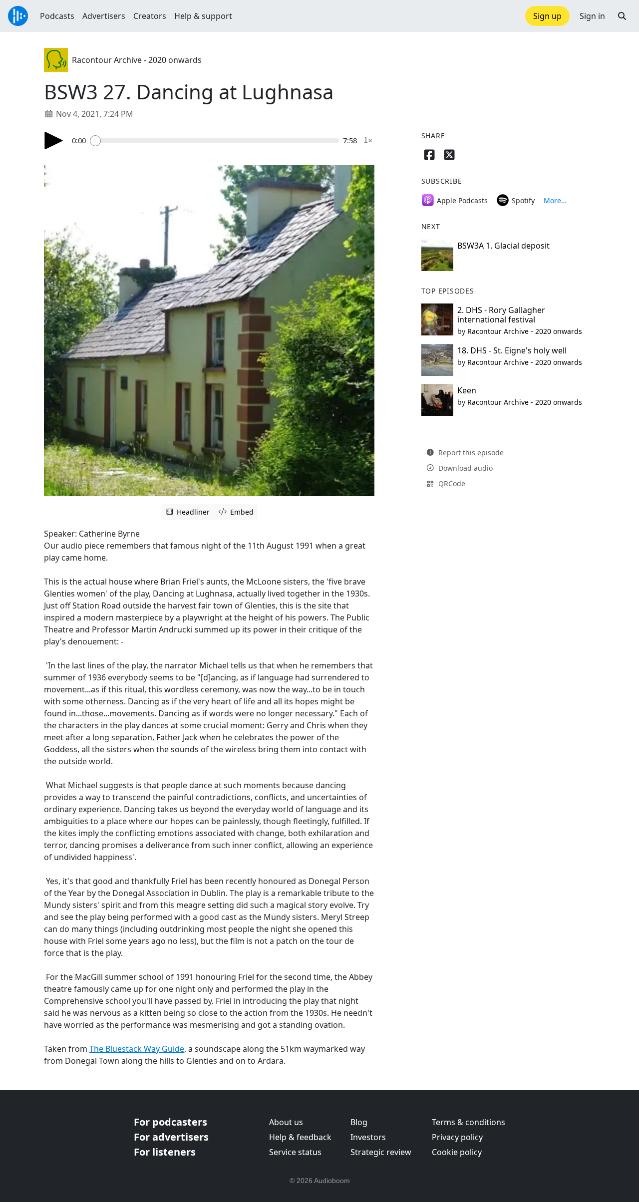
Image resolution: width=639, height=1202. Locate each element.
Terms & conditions (468, 1122)
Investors (368, 1137)
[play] (54, 140)
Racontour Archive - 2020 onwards (137, 59)
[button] (622, 16)
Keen (466, 390)
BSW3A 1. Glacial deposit (503, 245)
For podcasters (170, 1122)
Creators (149, 15)
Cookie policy (457, 1152)
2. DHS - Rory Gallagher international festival (501, 314)
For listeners (165, 1152)
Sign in (592, 15)
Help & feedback (300, 1137)
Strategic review (380, 1152)
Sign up (547, 15)
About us (286, 1122)
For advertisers (171, 1137)
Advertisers (103, 15)
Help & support (203, 15)
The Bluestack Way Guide (136, 1048)
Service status (295, 1152)
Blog (358, 1122)
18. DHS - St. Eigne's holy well (512, 350)
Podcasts (57, 15)
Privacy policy (457, 1137)
